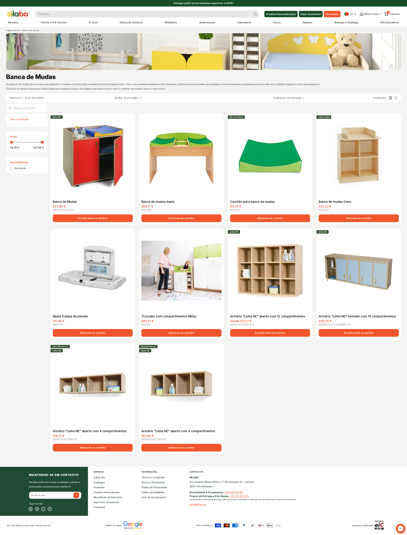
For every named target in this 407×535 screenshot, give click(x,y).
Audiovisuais (207, 22)
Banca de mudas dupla (157, 202)
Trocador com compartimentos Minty (168, 316)
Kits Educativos (389, 22)
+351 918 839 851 (233, 492)
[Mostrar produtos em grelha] (390, 97)
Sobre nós (99, 477)
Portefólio (99, 487)
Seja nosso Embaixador (106, 502)
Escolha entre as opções (93, 218)
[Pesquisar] (255, 14)
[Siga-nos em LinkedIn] (49, 509)
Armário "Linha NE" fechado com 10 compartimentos (357, 316)
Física (277, 22)
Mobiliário (171, 22)
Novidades (332, 14)
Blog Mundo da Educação (108, 497)
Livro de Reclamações (154, 497)
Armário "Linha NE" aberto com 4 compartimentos (89, 431)
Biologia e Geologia (346, 22)
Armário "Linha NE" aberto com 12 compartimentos (267, 316)
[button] (400, 528)
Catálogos (99, 482)
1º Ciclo (93, 22)
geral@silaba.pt (198, 504)
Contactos (99, 507)
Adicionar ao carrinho (181, 218)
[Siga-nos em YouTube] (43, 509)
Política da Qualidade (153, 492)
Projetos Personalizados (281, 14)
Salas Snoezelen (311, 14)
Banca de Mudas (31, 30)
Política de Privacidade (154, 487)
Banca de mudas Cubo (335, 202)
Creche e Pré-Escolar (54, 22)
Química (307, 22)
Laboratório (244, 22)
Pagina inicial (12, 30)
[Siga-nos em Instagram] (37, 509)
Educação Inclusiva (131, 22)
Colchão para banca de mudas (252, 202)
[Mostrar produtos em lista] (395, 97)
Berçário (13, 22)
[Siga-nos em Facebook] (30, 509)
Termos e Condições (153, 477)
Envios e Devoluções (153, 482)
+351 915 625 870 (239, 496)
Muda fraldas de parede (70, 316)
